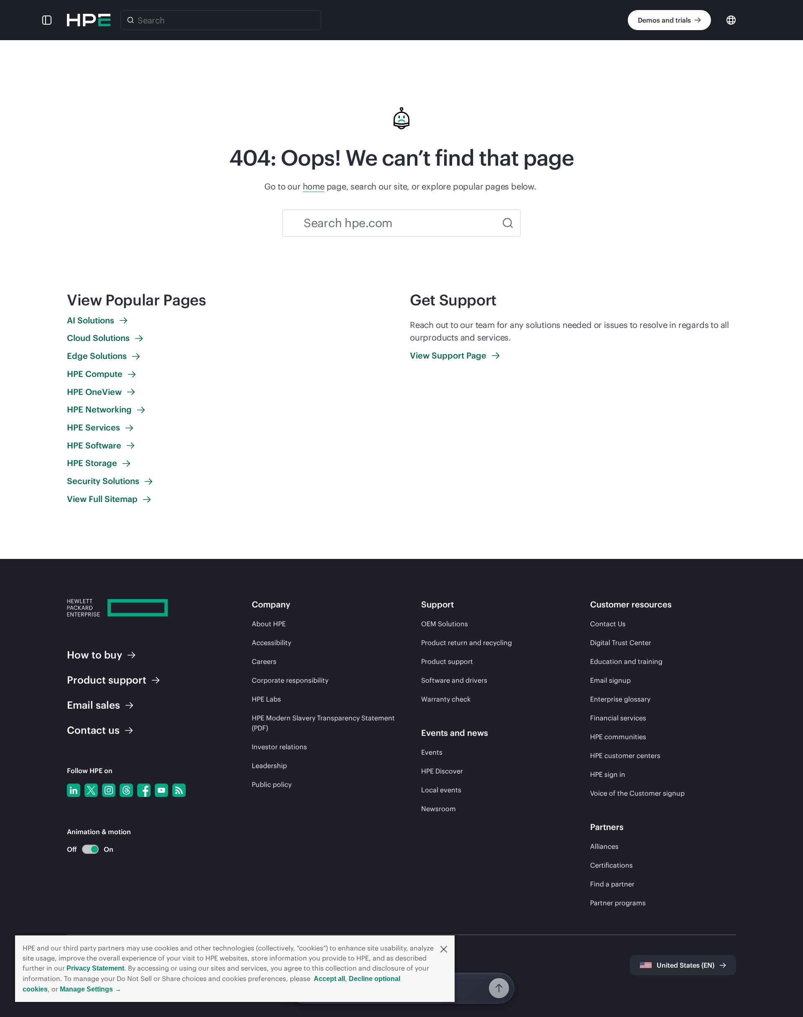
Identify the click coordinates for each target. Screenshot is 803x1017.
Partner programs (618, 903)
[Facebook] (144, 790)
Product (106, 680)
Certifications (611, 865)
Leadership (269, 765)
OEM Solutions (444, 624)
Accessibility (271, 642)
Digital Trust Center (620, 642)
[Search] (130, 20)
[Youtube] (161, 790)
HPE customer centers (625, 755)
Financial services (618, 718)
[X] (91, 790)
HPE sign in (607, 774)
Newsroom (438, 808)
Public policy (272, 784)
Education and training (626, 661)
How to (94, 655)
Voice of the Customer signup (637, 793)
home (314, 186)
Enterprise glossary (620, 699)
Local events (441, 790)
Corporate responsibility (290, 680)
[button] (443, 948)
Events (431, 752)
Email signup (610, 680)
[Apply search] (508, 223)
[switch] (85, 849)
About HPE (269, 624)
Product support (447, 661)
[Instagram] (108, 790)
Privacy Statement (95, 968)
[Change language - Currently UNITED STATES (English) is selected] (731, 19)
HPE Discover (442, 771)
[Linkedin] (73, 790)
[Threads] (126, 790)
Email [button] (93, 705)
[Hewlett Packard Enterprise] (88, 20)
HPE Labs (266, 699)
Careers (264, 661)
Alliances (604, 846)
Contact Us (608, 624)
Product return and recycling (466, 642)
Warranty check (446, 699)
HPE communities (618, 737)
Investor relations (279, 747)
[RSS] (179, 790)
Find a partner (612, 884)
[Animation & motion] (90, 849)
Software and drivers (454, 680)
